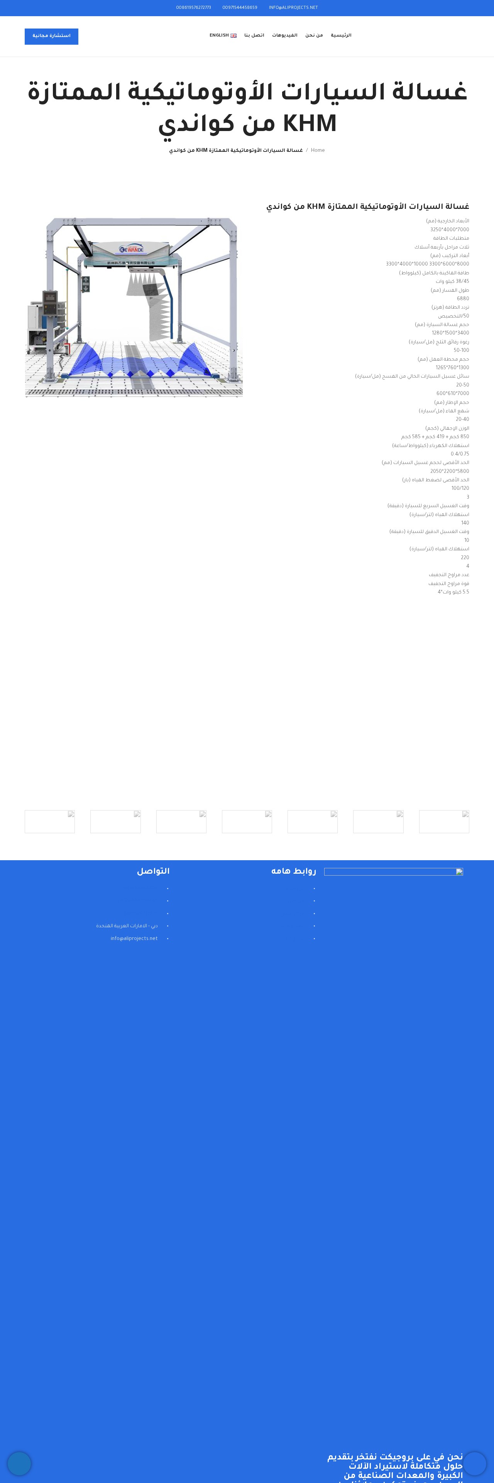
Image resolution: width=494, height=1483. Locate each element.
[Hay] (115, 821)
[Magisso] (378, 821)
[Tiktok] (119, 968)
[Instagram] (160, 968)
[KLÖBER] (247, 821)
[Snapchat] (139, 968)
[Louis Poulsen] (312, 821)
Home (318, 151)
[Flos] (50, 821)
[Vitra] (444, 821)
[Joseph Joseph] (181, 821)
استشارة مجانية (51, 36)
